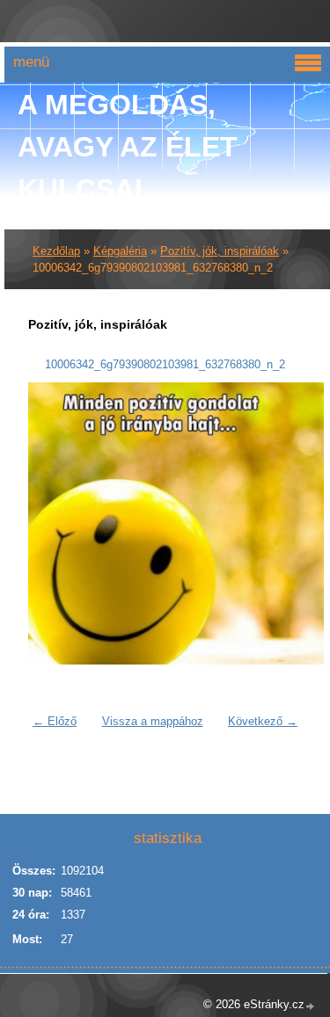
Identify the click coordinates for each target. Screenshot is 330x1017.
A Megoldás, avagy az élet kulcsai (128, 147)
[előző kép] (52, 523)
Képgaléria (120, 251)
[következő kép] (277, 523)
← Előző (55, 721)
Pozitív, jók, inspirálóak (219, 251)
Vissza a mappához (152, 721)
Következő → (262, 721)
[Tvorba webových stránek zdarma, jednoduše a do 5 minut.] (310, 1006)
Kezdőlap (56, 251)
